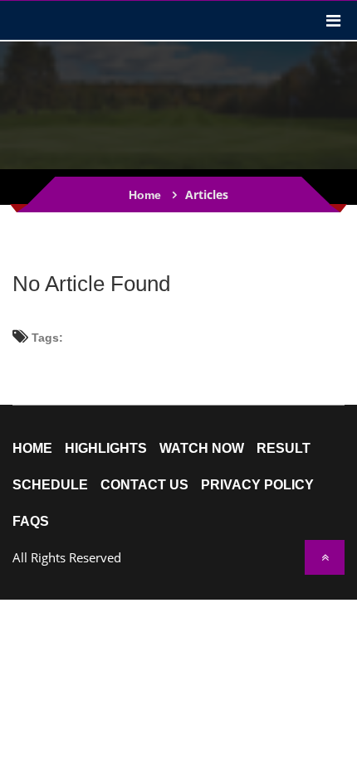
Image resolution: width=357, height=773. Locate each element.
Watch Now (201, 448)
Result (284, 448)
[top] (325, 557)
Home (145, 195)
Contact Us (144, 485)
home (32, 448)
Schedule (50, 485)
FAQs (30, 521)
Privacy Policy (257, 485)
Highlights (106, 448)
